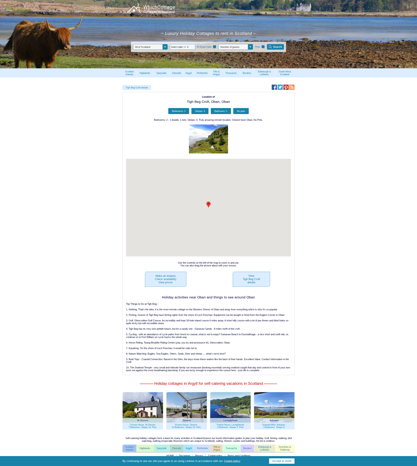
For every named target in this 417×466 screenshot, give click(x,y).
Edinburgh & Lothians (264, 448)
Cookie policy (215, 455)
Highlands (145, 448)
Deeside (176, 448)
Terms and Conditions (239, 455)
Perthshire (202, 448)
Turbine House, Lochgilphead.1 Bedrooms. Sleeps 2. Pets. (230, 426)
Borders (247, 448)
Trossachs (231, 448)
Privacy (199, 455)
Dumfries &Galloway (285, 448)
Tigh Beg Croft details (137, 87)
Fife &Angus (216, 448)
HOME (170, 455)
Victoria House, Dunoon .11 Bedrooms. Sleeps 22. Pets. (186, 426)
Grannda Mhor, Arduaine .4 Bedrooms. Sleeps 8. (274, 426)
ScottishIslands (129, 448)
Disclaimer (184, 455)
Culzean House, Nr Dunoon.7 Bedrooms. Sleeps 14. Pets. (143, 426)
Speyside (161, 448)
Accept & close (282, 461)
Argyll (189, 448)
